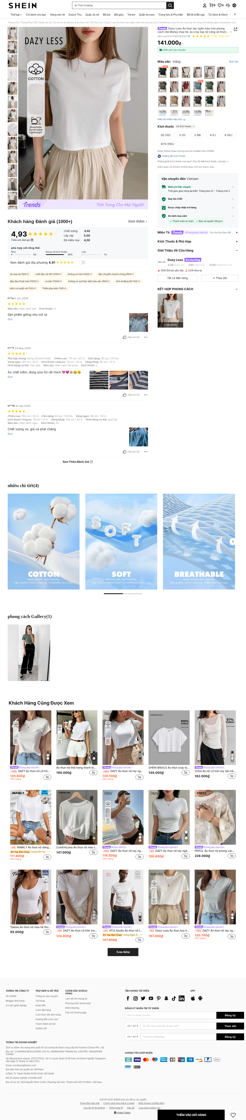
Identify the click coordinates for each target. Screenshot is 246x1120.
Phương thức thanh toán (78, 1003)
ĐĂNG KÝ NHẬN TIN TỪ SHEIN (142, 1008)
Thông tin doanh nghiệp (21, 1042)
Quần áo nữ (45, 22)
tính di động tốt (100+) (128, 281)
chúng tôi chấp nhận (139, 1053)
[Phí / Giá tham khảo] (182, 43)
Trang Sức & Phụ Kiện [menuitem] (170, 14)
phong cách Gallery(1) (30, 616)
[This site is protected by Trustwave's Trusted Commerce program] (128, 1066)
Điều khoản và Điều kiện (151, 1103)
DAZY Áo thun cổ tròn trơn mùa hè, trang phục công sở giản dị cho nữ (77, 930)
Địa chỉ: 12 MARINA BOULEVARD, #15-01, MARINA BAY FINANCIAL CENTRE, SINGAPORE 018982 (54, 1053)
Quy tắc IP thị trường (94, 1108)
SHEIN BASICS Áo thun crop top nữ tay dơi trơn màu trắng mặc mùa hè (169, 767)
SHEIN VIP (41, 1028)
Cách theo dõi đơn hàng (48, 1014)
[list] (155, 998)
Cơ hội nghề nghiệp (16, 1005)
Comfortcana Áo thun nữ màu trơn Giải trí (76, 847)
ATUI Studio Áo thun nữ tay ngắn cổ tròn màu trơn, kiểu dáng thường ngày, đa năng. (123, 930)
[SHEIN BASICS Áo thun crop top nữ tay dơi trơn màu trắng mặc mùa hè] (169, 737)
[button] (227, 5)
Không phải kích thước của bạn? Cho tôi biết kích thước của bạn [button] (192, 161)
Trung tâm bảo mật (89, 1103)
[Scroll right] (235, 14)
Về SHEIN (11, 996)
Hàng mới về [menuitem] (57, 14)
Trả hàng (40, 1001)
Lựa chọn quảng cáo (149, 1108)
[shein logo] (23, 5)
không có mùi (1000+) (80, 274)
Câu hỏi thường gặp (75, 1012)
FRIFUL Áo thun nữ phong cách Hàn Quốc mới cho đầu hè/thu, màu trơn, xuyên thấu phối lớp (215, 850)
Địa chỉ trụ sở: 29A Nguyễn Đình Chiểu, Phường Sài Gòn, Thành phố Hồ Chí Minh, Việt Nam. (54, 1082)
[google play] (200, 1000)
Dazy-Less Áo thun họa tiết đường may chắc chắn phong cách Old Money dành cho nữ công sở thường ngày (169, 930)
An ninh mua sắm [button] (177, 216)
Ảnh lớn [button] (233, 61)
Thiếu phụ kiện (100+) (54, 288)
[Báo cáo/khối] (145, 337)
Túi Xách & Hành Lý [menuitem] (219, 14)
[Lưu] (233, 1115)
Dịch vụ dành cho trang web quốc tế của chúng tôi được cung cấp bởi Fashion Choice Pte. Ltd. (55, 1047)
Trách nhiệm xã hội (46, 1024)
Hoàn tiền (41, 1005)
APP (192, 991)
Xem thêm (123, 952)
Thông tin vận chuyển (47, 996)
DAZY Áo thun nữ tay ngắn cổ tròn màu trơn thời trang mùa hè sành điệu (169, 850)
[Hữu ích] (124, 337)
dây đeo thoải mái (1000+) (24, 281)
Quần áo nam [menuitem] (147, 14)
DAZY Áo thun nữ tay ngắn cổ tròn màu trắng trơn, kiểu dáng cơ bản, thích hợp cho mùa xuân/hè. (215, 930)
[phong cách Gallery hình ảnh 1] (29, 652)
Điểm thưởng (72, 1008)
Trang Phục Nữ (29, 22)
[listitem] (170, 311)
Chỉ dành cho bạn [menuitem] (36, 14)
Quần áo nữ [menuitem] (92, 14)
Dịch (10, 319)
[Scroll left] (230, 14)
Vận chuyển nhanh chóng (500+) (116, 274)
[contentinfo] (184, 1059)
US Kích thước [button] (183, 126)
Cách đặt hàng (43, 1010)
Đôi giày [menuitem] (119, 14)
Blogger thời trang (15, 1001)
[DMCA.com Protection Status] (137, 1066)
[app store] (193, 1000)
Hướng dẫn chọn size (47, 1019)
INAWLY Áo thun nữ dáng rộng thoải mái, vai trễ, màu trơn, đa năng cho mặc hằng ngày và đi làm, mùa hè (31, 847)
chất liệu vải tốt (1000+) (48, 274)
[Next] (232, 541)
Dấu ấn (131, 1108)
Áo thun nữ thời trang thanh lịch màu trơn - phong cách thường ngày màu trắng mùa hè (76, 767)
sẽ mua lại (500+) (19, 274)
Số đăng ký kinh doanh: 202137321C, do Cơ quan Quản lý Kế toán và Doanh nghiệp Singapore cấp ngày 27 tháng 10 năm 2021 (56, 1060)
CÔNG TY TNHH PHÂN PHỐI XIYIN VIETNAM (30, 1073)
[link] (212, 5)
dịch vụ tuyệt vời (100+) (23, 288)
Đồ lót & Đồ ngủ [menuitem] (195, 14)
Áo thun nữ (96, 22)
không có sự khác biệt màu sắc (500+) (89, 281)
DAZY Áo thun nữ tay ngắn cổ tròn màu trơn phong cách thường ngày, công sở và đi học (123, 771)
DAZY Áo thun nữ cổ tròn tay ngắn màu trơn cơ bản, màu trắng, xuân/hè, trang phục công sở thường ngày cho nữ (31, 771)
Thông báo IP (116, 1108)
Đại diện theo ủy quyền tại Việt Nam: (25, 1069)
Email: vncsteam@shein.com (21, 1065)
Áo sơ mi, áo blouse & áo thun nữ (71, 22)
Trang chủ (13, 22)
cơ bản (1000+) (53, 281)
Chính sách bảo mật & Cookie (119, 1103)
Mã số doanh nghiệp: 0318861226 (24, 1078)
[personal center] (204, 5)
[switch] (81, 262)
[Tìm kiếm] (170, 5)
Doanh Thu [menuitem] (75, 14)
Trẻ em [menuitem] (131, 14)
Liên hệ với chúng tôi (76, 998)
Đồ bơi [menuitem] (107, 14)
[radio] (162, 72)
